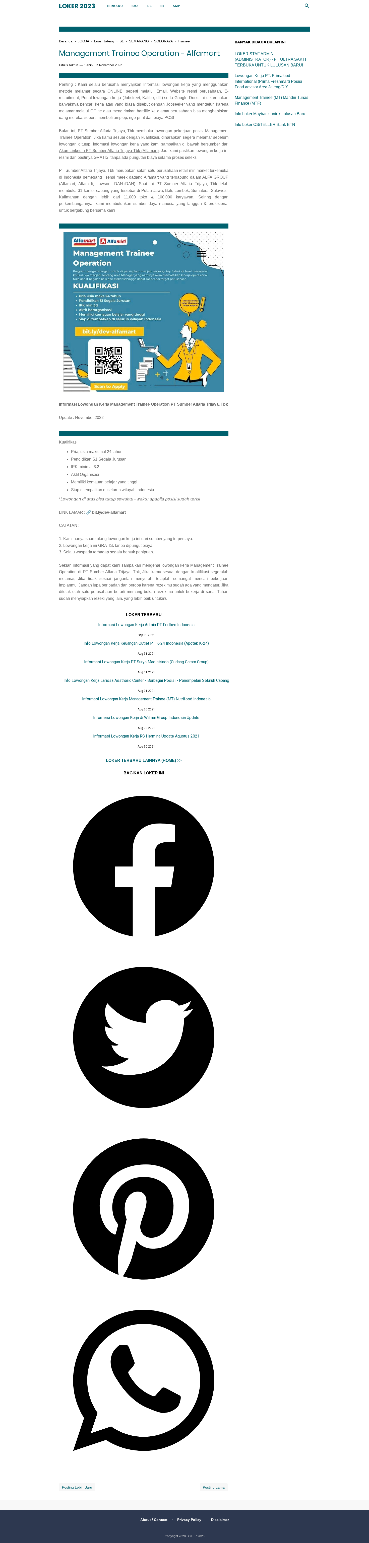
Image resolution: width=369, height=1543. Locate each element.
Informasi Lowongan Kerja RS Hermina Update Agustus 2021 (146, 736)
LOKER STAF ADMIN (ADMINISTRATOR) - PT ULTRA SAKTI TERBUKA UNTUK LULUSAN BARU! (270, 59)
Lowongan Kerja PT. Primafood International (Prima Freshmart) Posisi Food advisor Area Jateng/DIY (268, 81)
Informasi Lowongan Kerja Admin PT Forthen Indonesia (146, 624)
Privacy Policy (189, 1520)
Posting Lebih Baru (77, 1487)
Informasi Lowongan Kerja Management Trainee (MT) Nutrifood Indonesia (146, 699)
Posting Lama (214, 1487)
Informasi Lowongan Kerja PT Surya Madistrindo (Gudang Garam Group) (146, 661)
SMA (135, 6)
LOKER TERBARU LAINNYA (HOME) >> (143, 760)
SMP (176, 6)
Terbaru (114, 6)
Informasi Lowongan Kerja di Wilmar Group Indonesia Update (146, 717)
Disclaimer (220, 1520)
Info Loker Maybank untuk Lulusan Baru (270, 114)
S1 (162, 6)
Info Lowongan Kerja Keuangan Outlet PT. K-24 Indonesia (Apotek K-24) (146, 643)
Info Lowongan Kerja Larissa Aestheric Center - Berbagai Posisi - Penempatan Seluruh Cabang (146, 680)
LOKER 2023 (77, 6)
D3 (149, 6)
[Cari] (307, 7)
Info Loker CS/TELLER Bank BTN (265, 124)
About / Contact (153, 1520)
